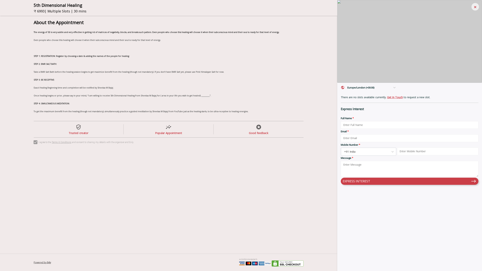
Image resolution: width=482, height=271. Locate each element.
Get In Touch (395, 97)
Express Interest (356, 181)
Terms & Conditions (61, 142)
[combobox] (347, 87)
